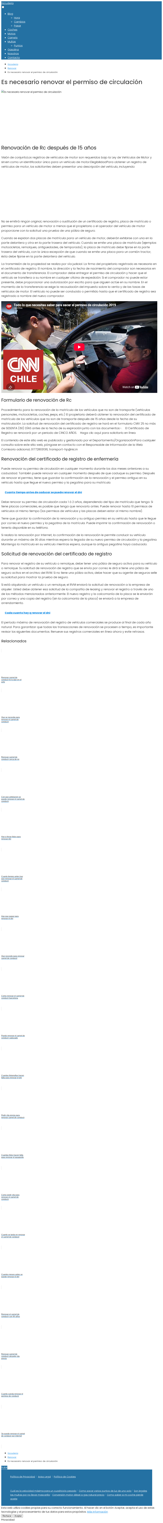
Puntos (18, 45)
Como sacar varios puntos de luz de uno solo (105, 1490)
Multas (12, 41)
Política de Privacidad (22, 1476)
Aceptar (18, 1516)
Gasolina (13, 49)
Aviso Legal (44, 1476)
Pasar (17, 26)
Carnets (13, 37)
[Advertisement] (79, 118)
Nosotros (13, 53)
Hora (17, 18)
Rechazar (7, 1516)
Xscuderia (7, 3)
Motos (11, 34)
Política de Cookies (65, 1476)
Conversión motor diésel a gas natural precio (78, 1494)
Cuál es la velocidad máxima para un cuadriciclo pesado (43, 1490)
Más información (97, 1512)
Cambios (19, 22)
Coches (12, 30)
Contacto (14, 57)
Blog (10, 14)
